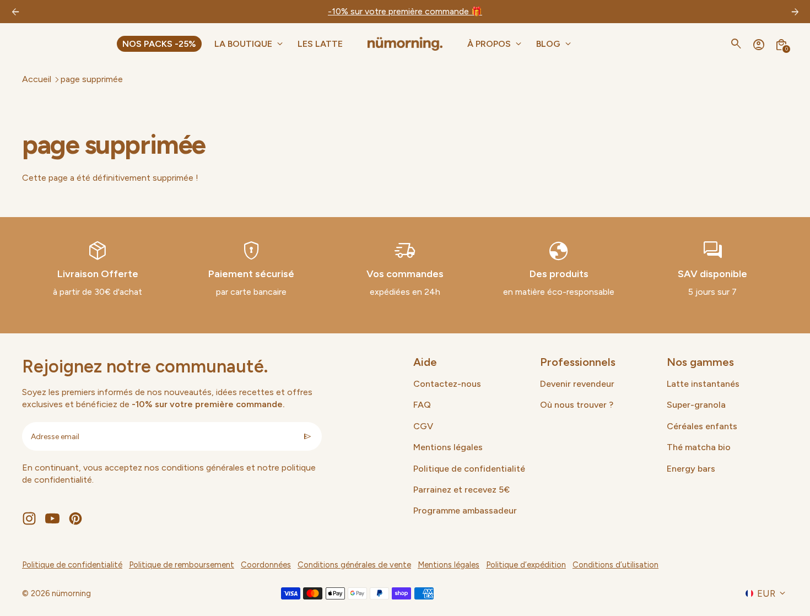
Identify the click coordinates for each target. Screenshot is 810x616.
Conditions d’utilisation (615, 565)
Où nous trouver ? (576, 404)
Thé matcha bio (699, 447)
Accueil (36, 79)
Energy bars (691, 468)
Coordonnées (266, 565)
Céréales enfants (702, 426)
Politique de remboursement (181, 565)
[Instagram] (29, 518)
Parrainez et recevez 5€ (461, 489)
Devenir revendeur (577, 384)
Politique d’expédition (526, 565)
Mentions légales (448, 447)
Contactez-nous (447, 384)
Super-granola (696, 404)
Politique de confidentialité (469, 468)
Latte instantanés (703, 384)
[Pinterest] (75, 518)
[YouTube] (52, 518)
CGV (423, 426)
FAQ (422, 404)
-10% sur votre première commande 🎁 (405, 11)
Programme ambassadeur (465, 510)
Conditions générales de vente (354, 565)
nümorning (71, 593)
